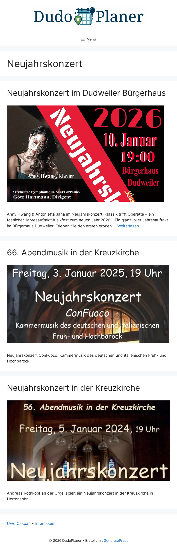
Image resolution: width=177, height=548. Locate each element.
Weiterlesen (128, 226)
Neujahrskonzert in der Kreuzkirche (73, 388)
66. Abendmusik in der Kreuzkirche (73, 252)
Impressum (45, 523)
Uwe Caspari (19, 523)
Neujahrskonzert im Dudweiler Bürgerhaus (86, 93)
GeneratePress (116, 540)
